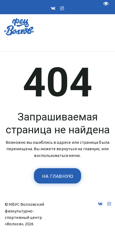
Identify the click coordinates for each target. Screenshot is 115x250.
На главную (58, 176)
